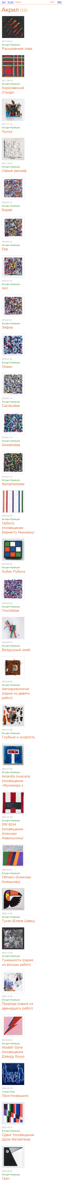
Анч (4, 2)
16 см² (10, 2)
